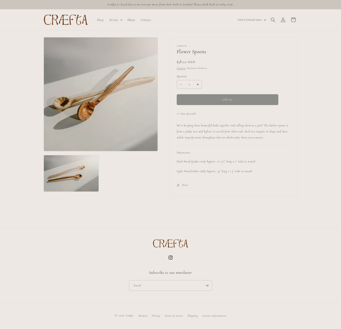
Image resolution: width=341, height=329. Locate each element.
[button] (115, 20)
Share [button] (185, 185)
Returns (143, 316)
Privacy (156, 316)
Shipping (181, 68)
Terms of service (174, 316)
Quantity (182, 76)
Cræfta (130, 315)
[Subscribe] (207, 285)
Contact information (214, 316)
